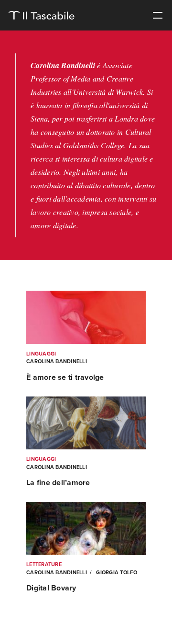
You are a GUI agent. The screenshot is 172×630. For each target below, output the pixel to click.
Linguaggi (41, 354)
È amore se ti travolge (65, 377)
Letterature (44, 564)
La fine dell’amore (58, 483)
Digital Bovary (51, 588)
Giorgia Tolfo (116, 572)
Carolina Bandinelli (56, 361)
